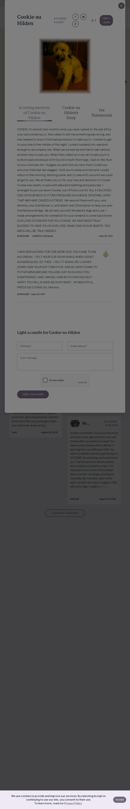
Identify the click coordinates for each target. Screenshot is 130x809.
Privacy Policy (73, 803)
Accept (119, 799)
